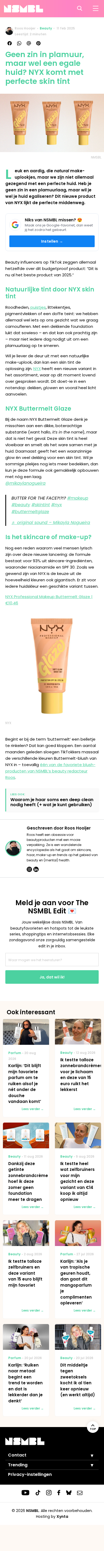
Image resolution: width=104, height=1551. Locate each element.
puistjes (38, 307)
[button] (88, 1455)
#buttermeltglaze (30, 512)
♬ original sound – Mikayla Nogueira (50, 522)
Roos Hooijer (25, 28)
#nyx (56, 505)
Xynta (62, 1516)
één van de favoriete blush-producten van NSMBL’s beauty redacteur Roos (50, 771)
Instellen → (52, 241)
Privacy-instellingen (30, 1474)
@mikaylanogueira (25, 483)
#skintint (40, 505)
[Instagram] (29, 869)
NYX (37, 368)
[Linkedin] (36, 869)
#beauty (20, 505)
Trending (17, 1465)
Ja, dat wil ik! (52, 977)
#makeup (77, 498)
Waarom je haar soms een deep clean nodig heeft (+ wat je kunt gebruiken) (51, 802)
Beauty (46, 28)
